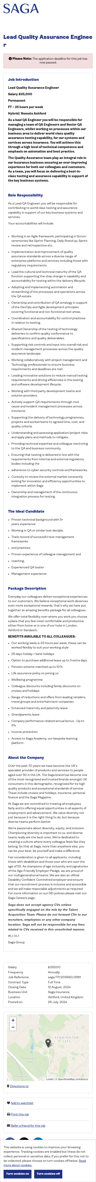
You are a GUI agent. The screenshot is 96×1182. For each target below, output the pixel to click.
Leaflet (49, 1079)
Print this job (20, 1114)
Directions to (19, 1086)
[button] (48, 1043)
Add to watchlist (22, 1103)
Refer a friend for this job (28, 1126)
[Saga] (21, 9)
